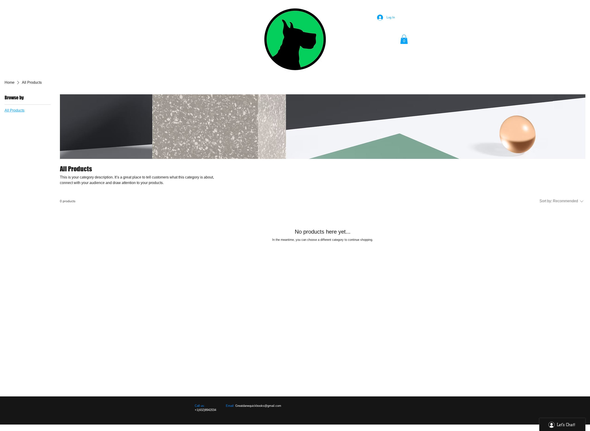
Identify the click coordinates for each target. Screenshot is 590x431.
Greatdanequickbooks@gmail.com (258, 405)
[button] (404, 39)
